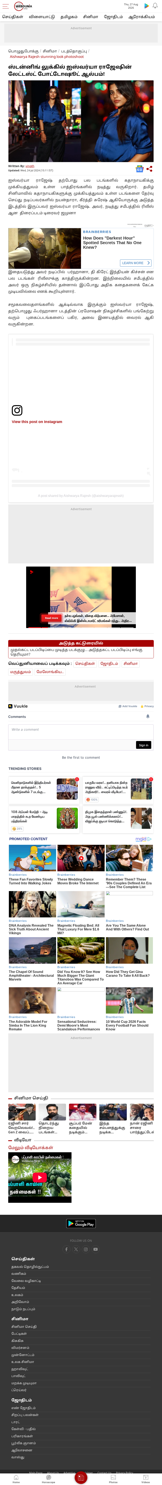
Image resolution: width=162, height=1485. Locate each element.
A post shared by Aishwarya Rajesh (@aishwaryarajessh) (81, 496)
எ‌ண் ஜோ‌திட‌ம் (23, 1408)
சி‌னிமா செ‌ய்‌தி (24, 1327)
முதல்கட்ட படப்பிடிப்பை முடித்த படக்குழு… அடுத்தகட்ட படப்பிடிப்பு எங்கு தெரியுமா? (76, 652)
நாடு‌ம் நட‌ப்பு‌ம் (23, 1309)
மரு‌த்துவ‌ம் (20, 672)
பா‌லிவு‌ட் (18, 1376)
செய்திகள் (12, 17)
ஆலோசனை (21, 1451)
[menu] (7, 6)
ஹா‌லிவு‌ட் (19, 1369)
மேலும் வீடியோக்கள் (30, 1148)
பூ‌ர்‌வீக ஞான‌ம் (23, 1443)
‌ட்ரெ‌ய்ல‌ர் (19, 1390)
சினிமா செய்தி (31, 1098)
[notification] (155, 5)
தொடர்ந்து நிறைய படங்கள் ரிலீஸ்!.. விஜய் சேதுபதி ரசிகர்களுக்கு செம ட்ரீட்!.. (52, 1128)
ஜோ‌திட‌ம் (113, 17)
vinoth (30, 166)
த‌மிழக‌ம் (69, 17)
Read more (51, 618)
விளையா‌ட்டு (42, 17)
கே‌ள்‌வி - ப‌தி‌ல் (23, 1429)
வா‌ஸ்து (17, 1458)
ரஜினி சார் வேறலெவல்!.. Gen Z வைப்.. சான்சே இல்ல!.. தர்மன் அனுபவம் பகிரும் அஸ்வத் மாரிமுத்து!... (21, 1128)
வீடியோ (22, 1140)
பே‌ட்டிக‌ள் (19, 1334)
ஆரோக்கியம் (141, 17)
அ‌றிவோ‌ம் (20, 1302)
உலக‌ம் (17, 1295)
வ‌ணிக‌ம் (18, 1274)
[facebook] (66, 1249)
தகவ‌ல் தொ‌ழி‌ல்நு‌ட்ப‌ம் (30, 1267)
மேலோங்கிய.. (50, 672)
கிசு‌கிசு (17, 1341)
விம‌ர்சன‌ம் (20, 1348)
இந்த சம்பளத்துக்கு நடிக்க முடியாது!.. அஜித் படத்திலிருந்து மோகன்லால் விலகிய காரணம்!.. (113, 1128)
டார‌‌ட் (15, 1422)
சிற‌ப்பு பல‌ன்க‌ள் (25, 1415)
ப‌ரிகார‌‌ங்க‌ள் (22, 1436)
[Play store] (147, 5)
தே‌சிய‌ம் (18, 1288)
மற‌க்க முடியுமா (24, 1383)
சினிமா (90, 17)
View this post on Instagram (37, 421)
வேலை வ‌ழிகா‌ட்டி (26, 1281)
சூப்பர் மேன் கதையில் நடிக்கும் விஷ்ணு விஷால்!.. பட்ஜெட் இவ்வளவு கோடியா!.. (80, 1128)
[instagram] (95, 1249)
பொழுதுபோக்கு (23, 51)
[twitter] (76, 1249)
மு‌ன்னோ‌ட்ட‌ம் (22, 1355)
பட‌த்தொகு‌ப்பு (74, 51)
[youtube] (86, 1249)
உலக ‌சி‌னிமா (22, 1362)
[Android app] (81, 1223)
